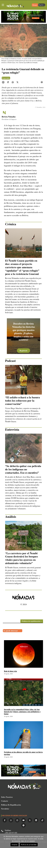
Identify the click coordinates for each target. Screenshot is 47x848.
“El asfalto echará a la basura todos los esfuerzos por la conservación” (22, 400)
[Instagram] (17, 820)
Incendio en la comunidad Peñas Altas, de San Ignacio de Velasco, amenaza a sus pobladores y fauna (22, 711)
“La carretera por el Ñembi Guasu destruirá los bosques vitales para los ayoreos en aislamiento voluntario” (21, 558)
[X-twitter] (30, 820)
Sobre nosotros (7, 797)
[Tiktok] (42, 820)
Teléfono (8, 830)
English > (42, 5)
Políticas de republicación (11, 805)
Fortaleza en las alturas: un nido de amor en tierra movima (23, 753)
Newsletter (5, 808)
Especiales (6, 78)
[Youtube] (23, 820)
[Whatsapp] (11, 820)
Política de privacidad (29, 844)
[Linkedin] (36, 820)
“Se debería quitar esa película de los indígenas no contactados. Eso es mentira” (23, 469)
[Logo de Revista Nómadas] (15, 6)
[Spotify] (23, 825)
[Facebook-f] (5, 820)
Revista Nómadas (9, 116)
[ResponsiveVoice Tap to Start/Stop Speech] (3, 82)
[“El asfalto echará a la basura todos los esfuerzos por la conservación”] (23, 380)
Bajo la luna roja (10, 671)
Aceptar (14, 844)
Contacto (4, 801)
